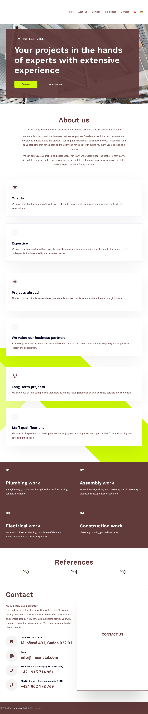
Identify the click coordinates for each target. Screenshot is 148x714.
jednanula (17, 708)
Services (96, 11)
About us (82, 11)
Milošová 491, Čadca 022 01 (46, 643)
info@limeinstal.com (39, 657)
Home (70, 11)
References (110, 11)
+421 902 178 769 (37, 686)
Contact (125, 11)
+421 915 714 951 (37, 672)
